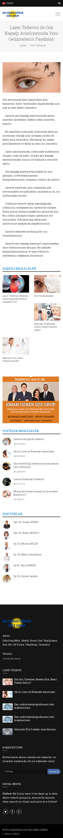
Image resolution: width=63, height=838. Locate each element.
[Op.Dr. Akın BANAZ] (7, 568)
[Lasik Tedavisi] (13, 14)
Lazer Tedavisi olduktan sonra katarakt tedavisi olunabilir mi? (15, 298)
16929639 (20, 456)
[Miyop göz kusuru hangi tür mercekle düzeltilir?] (7, 494)
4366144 (20, 499)
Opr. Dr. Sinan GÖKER (25, 522)
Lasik (23, 45)
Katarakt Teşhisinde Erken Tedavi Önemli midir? (45, 326)
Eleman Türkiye (11, 833)
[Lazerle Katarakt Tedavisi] (7, 482)
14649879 (21, 471)
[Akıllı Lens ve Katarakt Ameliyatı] (7, 454)
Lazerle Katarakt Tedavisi (29, 479)
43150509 (21, 443)
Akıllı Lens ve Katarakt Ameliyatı (33, 451)
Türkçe (9, 3)
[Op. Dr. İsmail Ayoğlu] (7, 579)
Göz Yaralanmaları (44, 295)
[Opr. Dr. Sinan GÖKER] (7, 525)
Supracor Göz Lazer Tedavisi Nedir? (13, 359)
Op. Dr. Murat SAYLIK (25, 543)
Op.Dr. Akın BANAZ (24, 565)
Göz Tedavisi (38, 45)
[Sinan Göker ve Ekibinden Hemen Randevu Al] (31, 400)
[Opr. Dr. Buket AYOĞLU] (7, 536)
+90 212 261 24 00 (11, 658)
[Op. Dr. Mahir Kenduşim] (7, 557)
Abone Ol (54, 771)
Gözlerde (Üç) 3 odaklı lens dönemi (35, 729)
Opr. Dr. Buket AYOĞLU (26, 532)
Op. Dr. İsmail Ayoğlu (25, 576)
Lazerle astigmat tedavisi (28, 439)
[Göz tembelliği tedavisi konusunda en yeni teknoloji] (7, 466)
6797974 (20, 483)
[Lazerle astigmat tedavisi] (7, 442)
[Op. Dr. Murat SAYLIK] (7, 547)
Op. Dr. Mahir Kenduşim (27, 554)
